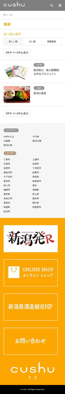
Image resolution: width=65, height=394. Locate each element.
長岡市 (7, 203)
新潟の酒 (36, 141)
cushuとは (9, 136)
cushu (24, 389)
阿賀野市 (36, 207)
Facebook (29, 377)
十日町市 (36, 168)
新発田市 (36, 181)
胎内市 (35, 198)
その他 (35, 136)
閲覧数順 (51, 41)
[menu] (59, 5)
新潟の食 (8, 145)
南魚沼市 (8, 172)
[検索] (51, 5)
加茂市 (7, 168)
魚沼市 (7, 211)
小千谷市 (8, 177)
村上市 (7, 185)
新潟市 (7, 181)
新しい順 (13, 41)
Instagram (35, 377)
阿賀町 (7, 207)
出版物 (7, 141)
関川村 (35, 203)
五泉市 (7, 164)
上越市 (35, 159)
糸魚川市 (8, 198)
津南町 (35, 190)
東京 (34, 185)
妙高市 (35, 172)
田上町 (35, 194)
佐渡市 (35, 164)
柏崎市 (7, 190)
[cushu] (14, 5)
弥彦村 (35, 177)
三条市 (7, 159)
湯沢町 (7, 194)
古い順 (32, 41)
